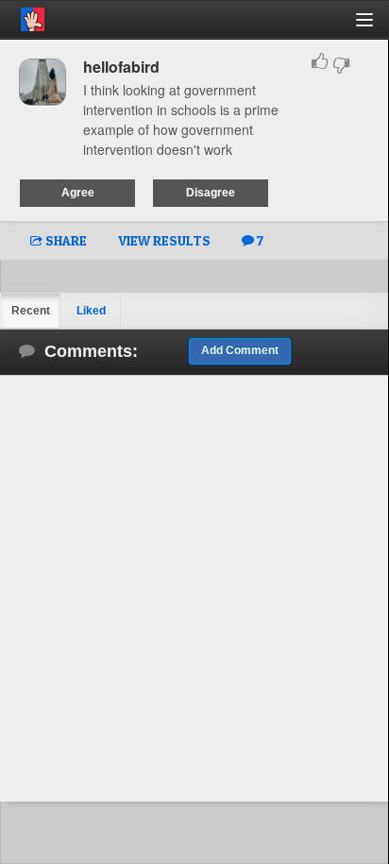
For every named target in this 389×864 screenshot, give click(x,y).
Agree (77, 192)
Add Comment (240, 350)
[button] (375, 26)
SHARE (64, 240)
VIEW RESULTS (164, 240)
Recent (30, 310)
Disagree (210, 192)
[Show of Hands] (22, 16)
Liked (91, 310)
